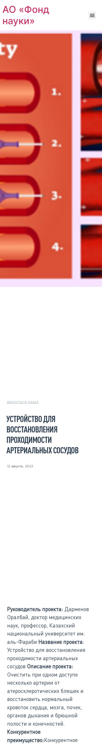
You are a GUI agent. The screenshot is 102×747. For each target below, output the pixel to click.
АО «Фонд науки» (25, 15)
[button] (92, 15)
